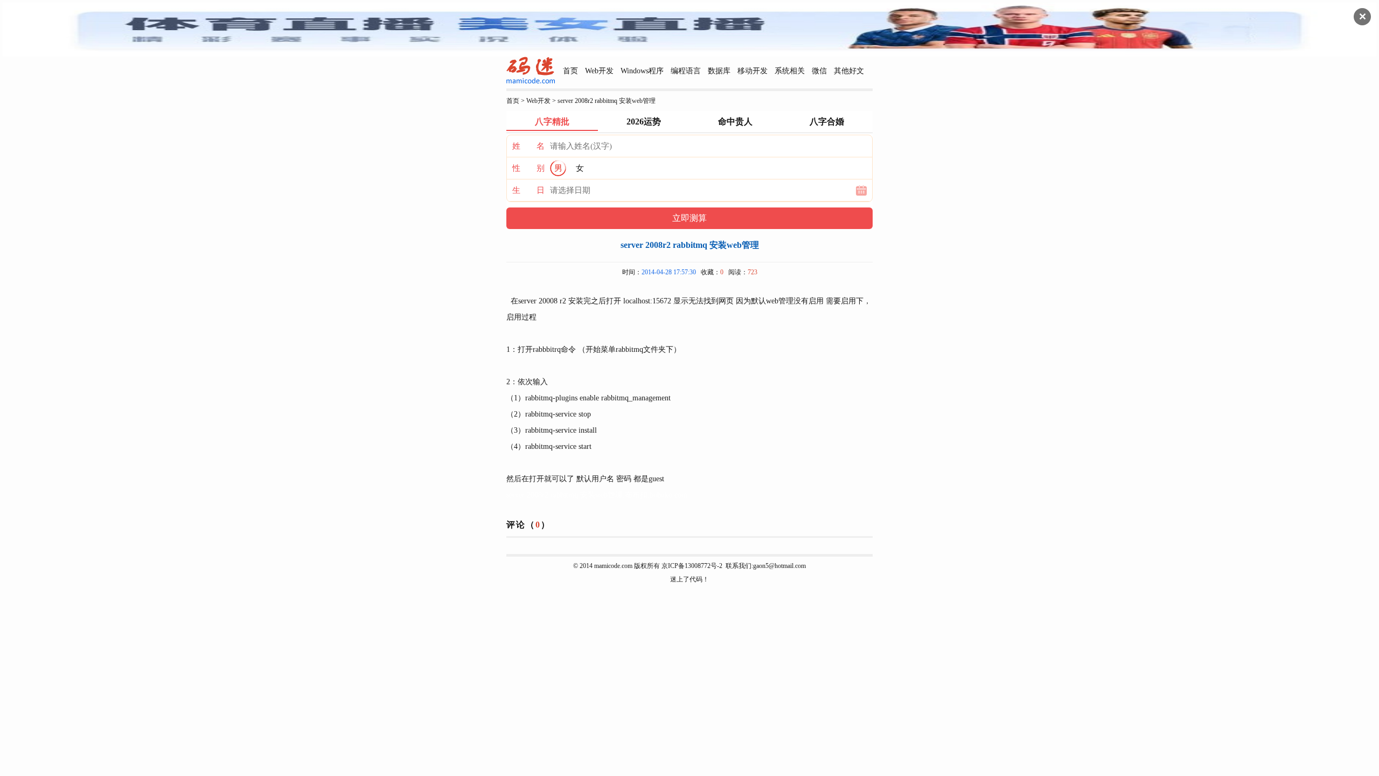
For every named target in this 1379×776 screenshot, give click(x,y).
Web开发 (599, 71)
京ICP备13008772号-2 (691, 566)
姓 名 (528, 146)
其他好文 (849, 71)
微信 (819, 71)
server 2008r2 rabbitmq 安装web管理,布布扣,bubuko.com (596, 495)
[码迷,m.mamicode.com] (530, 81)
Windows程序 (642, 71)
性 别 (528, 168)
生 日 (528, 190)
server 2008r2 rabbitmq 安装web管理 (607, 101)
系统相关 (790, 71)
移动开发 (752, 71)
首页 (570, 71)
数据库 (719, 71)
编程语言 (686, 71)
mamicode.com (613, 566)
